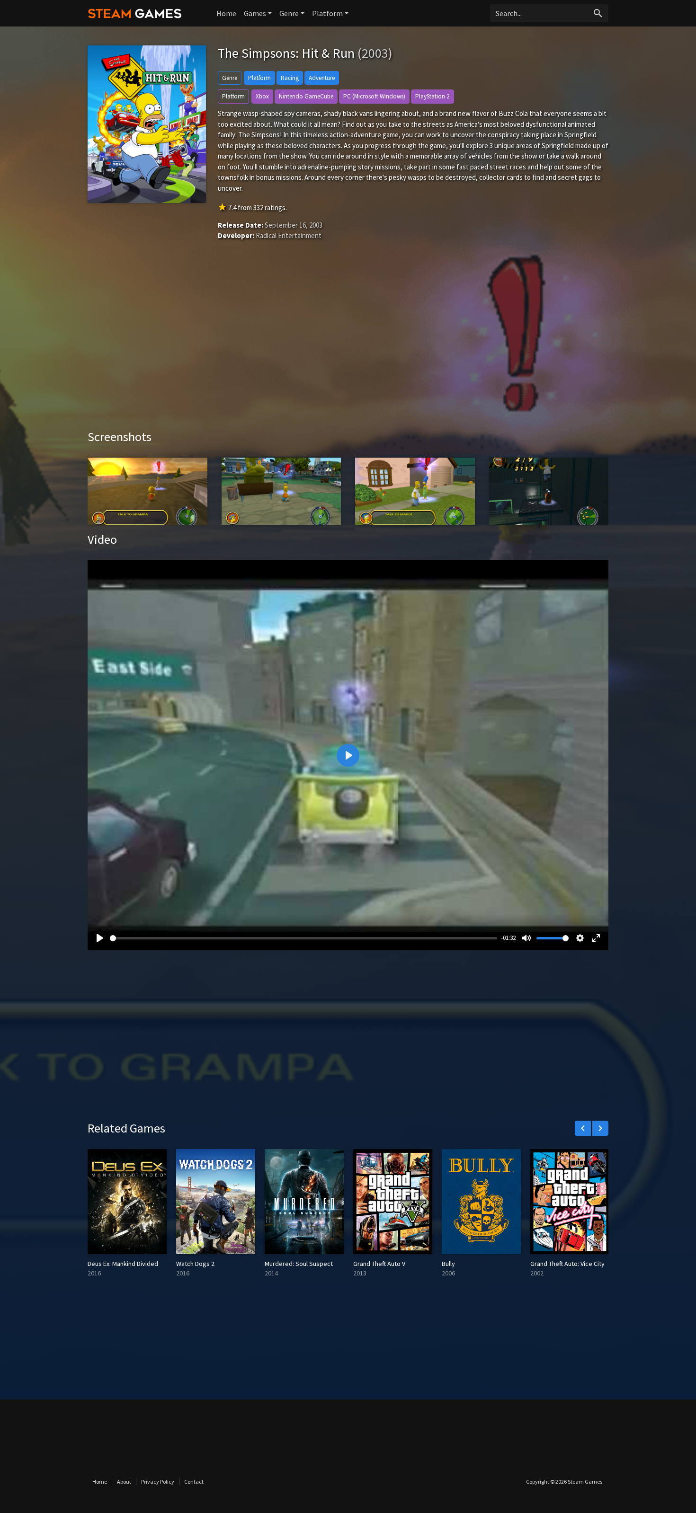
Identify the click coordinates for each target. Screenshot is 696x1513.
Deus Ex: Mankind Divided (123, 1263)
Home (226, 13)
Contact (194, 1481)
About (124, 1481)
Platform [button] (327, 13)
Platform (259, 78)
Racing (290, 78)
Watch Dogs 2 (195, 1263)
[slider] (303, 938)
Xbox (262, 96)
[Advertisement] (348, 349)
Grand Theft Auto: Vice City (567, 1263)
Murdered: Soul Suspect (299, 1263)
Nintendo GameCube (306, 96)
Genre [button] (289, 13)
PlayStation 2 (432, 96)
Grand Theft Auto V (379, 1263)
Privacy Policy (157, 1481)
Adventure (322, 78)
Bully (448, 1263)
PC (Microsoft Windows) (374, 96)
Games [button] (255, 13)
